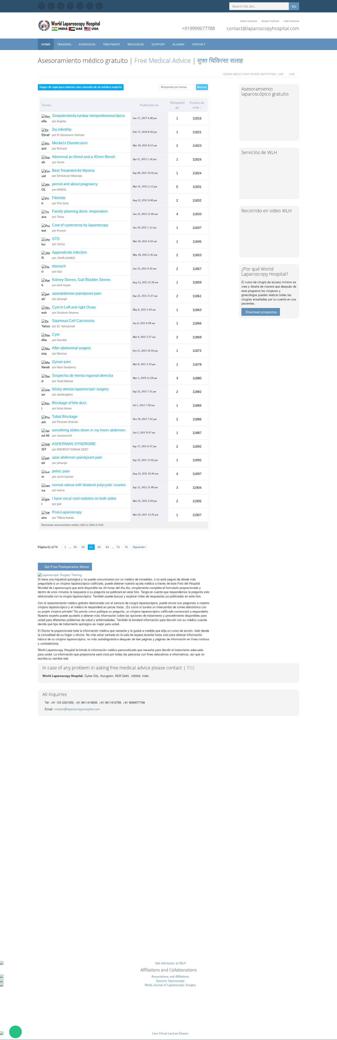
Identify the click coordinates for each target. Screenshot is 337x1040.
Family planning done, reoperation (80, 211)
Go (294, 6)
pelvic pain (61, 471)
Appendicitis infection (69, 252)
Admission (87, 44)
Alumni (178, 44)
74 (126, 547)
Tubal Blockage (64, 417)
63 (107, 547)
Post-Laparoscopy (67, 512)
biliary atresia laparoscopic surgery (80, 389)
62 (99, 547)
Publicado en (149, 105)
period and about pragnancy (75, 184)
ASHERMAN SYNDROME (74, 444)
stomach (59, 266)
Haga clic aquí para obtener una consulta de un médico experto (81, 87)
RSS (191, 668)
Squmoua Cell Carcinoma (73, 321)
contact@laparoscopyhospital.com (263, 28)
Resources (136, 44)
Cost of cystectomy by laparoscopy (80, 225)
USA (292, 74)
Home (45, 44)
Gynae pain (61, 362)
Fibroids (58, 198)
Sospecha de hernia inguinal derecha (82, 375)
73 (118, 547)
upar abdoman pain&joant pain (77, 457)
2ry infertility (62, 129)
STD (56, 239)
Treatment (112, 44)
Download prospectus (261, 312)
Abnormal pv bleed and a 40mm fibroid (83, 157)
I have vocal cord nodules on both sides (84, 498)
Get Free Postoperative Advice (66, 566)
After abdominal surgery (71, 348)
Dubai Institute (270, 21)
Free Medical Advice (162, 60)
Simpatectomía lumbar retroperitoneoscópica (88, 116)
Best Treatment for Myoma (73, 170)
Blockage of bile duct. (69, 403)
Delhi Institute (248, 21)
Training (64, 44)
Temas (46, 105)
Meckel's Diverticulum (70, 143)
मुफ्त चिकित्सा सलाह (220, 60)
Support (159, 44)
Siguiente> (139, 547)
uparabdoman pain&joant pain (76, 293)
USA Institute (291, 21)
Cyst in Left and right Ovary (74, 307)
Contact (199, 44)
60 (83, 547)
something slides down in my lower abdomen (88, 430)
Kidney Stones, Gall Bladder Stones (81, 280)
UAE (281, 74)
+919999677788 (198, 28)
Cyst (55, 334)
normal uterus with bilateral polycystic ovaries (89, 485)
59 (75, 547)
